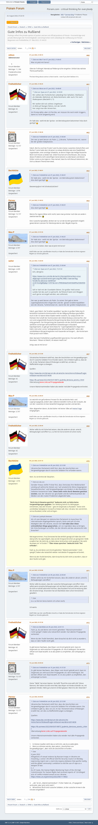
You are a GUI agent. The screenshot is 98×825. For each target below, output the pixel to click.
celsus (11, 55)
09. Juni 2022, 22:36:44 (36, 426)
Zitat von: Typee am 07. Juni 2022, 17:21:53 (48, 269)
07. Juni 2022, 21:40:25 (36, 84)
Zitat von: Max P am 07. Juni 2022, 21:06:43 (47, 60)
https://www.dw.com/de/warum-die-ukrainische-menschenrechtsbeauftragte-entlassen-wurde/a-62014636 (58, 374)
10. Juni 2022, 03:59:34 (36, 663)
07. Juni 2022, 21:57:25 (36, 232)
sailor (11, 261)
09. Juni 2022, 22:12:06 (36, 354)
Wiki (62, 15)
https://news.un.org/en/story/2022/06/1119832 (49, 777)
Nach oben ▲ (89, 822)
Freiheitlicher (14, 84)
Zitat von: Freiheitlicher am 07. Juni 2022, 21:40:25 (49, 175)
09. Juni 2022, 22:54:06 (36, 570)
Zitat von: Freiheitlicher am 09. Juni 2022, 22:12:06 (49, 465)
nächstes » (86, 42)
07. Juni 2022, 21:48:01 (36, 170)
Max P (11, 232)
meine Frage (77, 408)
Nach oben (11, 799)
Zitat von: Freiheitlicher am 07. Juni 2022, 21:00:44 (49, 137)
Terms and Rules (78, 822)
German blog (69, 15)
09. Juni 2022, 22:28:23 (36, 396)
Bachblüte (13, 170)
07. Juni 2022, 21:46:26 (36, 132)
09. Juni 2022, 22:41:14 (36, 461)
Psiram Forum (15, 8)
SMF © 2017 (15, 822)
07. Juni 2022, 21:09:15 (36, 55)
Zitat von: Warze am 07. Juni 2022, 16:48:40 (47, 89)
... (27, 48)
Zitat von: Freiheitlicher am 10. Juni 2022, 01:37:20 (49, 668)
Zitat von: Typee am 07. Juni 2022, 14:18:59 (48, 92)
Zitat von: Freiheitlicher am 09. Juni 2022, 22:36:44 (49, 575)
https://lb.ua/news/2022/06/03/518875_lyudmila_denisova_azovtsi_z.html (57, 380)
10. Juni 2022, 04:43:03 (36, 697)
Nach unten (11, 48)
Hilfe (70, 822)
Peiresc (11, 132)
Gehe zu (59, 809)
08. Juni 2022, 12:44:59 (36, 261)
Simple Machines (25, 822)
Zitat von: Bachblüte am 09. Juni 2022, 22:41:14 (48, 627)
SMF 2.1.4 (8, 822)
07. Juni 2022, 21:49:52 (36, 200)
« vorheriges (75, 42)
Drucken (87, 48)
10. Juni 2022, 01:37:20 (36, 622)
